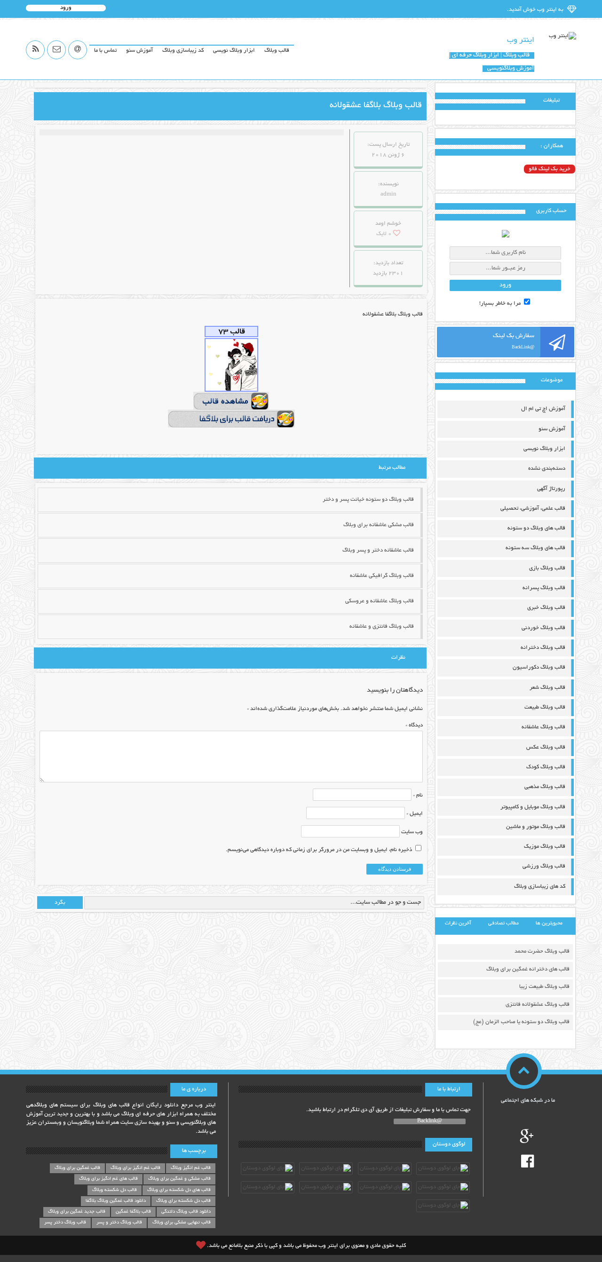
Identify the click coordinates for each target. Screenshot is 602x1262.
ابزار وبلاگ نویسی (234, 50)
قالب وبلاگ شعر (547, 688)
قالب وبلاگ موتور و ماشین (535, 827)
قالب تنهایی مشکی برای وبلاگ (181, 1222)
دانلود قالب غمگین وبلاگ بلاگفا (116, 1201)
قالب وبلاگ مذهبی (544, 787)
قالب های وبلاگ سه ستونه (535, 548)
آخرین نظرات (458, 923)
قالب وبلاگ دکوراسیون (539, 667)
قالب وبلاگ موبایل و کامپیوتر (532, 807)
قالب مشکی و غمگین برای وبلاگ (179, 1179)
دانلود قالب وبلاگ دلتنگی (186, 1212)
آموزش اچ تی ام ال (543, 409)
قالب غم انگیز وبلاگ (191, 1168)
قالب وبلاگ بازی (547, 568)
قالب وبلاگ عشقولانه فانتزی (538, 1005)
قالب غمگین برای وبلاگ (77, 1168)
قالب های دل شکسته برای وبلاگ (179, 1190)
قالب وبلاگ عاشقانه (543, 727)
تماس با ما (105, 50)
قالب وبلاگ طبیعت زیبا (544, 987)
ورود (65, 8)
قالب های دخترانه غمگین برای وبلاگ (528, 969)
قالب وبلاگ (276, 50)
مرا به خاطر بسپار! (500, 303)
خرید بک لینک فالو (549, 169)
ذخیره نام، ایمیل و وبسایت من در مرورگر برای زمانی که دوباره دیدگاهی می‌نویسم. (319, 850)
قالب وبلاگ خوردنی (543, 628)
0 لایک (384, 234)
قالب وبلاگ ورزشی (544, 866)
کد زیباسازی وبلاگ (183, 50)
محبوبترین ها (549, 923)
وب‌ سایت (412, 832)
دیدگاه (414, 725)
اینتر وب (520, 40)
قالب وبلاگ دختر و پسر (119, 1222)
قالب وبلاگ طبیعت (544, 707)
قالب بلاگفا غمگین (133, 1212)
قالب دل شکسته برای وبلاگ (183, 1201)
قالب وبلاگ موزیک (544, 847)
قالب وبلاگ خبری (546, 608)
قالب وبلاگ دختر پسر (65, 1222)
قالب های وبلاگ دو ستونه (536, 528)
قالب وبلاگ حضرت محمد (542, 951)
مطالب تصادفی (503, 923)
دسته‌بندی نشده (546, 468)
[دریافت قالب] (231, 419)
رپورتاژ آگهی (551, 489)
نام (418, 795)
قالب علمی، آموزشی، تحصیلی (532, 508)
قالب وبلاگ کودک (545, 767)
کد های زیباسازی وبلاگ (539, 886)
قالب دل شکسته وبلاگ (114, 1190)
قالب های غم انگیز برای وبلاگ (108, 1179)
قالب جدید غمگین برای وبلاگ (76, 1212)
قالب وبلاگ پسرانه (544, 588)
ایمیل (414, 814)
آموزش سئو (139, 50)
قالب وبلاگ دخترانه (543, 648)
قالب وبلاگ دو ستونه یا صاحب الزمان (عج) (521, 1022)
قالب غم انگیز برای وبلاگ (135, 1168)
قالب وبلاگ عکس (545, 747)
